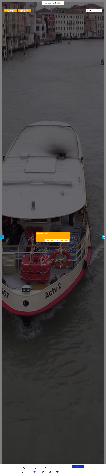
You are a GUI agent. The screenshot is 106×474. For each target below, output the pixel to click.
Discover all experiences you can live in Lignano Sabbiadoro (56, 240)
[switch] (42, 472)
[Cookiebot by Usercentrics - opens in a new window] (24, 472)
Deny (78, 471)
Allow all (78, 466)
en (98, 10)
